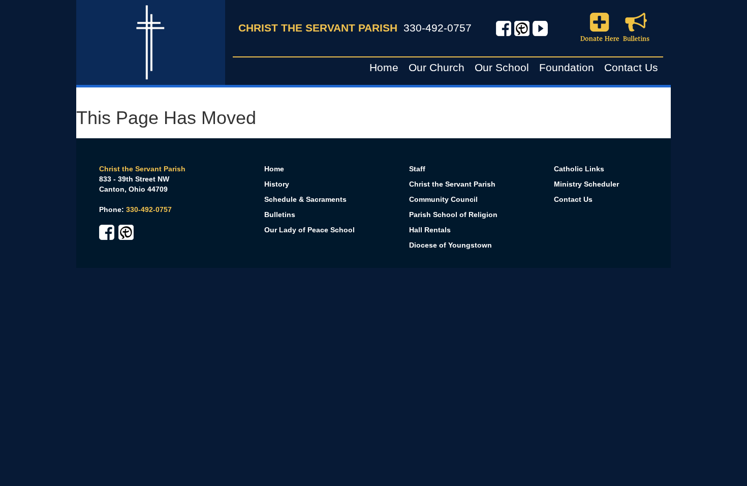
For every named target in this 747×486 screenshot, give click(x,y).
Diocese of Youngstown (450, 245)
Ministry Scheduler (586, 184)
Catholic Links (579, 169)
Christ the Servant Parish (452, 184)
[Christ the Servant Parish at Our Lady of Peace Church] (150, 42)
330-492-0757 (437, 28)
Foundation (566, 67)
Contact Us (631, 67)
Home (383, 67)
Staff (417, 169)
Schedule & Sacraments (305, 199)
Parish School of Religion (453, 214)
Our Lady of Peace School (309, 230)
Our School (502, 67)
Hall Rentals (430, 230)
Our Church (436, 67)
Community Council (443, 199)
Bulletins (279, 214)
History (276, 184)
